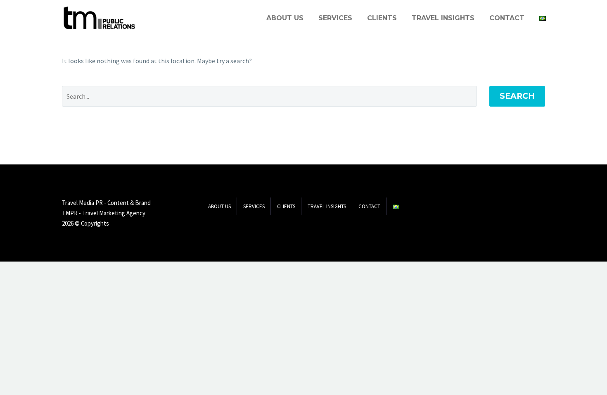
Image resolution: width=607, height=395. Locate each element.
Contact (506, 18)
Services (335, 18)
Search (517, 96)
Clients (382, 18)
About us (285, 18)
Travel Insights (443, 18)
